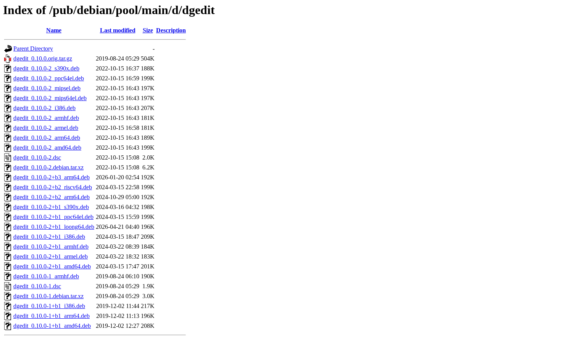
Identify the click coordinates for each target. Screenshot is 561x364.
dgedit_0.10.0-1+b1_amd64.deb (52, 325)
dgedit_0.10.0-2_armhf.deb (46, 118)
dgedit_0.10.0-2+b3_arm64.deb (51, 177)
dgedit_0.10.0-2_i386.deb (44, 108)
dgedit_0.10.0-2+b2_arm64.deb (51, 197)
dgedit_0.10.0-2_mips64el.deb (50, 98)
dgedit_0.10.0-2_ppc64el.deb (48, 78)
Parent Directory (33, 48)
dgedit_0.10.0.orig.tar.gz (42, 58)
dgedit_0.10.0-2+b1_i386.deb (49, 236)
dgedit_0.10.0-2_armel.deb (45, 128)
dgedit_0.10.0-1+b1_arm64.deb (51, 316)
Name (53, 30)
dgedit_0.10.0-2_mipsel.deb (47, 88)
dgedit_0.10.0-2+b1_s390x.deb (51, 207)
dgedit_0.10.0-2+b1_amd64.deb (52, 266)
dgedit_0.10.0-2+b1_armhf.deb (51, 246)
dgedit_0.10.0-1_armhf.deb (46, 276)
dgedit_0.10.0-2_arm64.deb (46, 137)
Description (171, 30)
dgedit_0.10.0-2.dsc (37, 157)
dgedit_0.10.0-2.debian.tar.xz (48, 167)
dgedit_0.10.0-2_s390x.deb (46, 68)
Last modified (117, 30)
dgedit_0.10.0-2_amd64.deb (47, 147)
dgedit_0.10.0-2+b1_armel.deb (50, 256)
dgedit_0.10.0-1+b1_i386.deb (49, 306)
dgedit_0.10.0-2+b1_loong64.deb (53, 227)
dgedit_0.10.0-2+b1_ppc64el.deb (53, 217)
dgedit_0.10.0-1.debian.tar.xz (48, 296)
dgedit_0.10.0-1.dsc (37, 286)
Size (148, 30)
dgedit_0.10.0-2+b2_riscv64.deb (52, 187)
